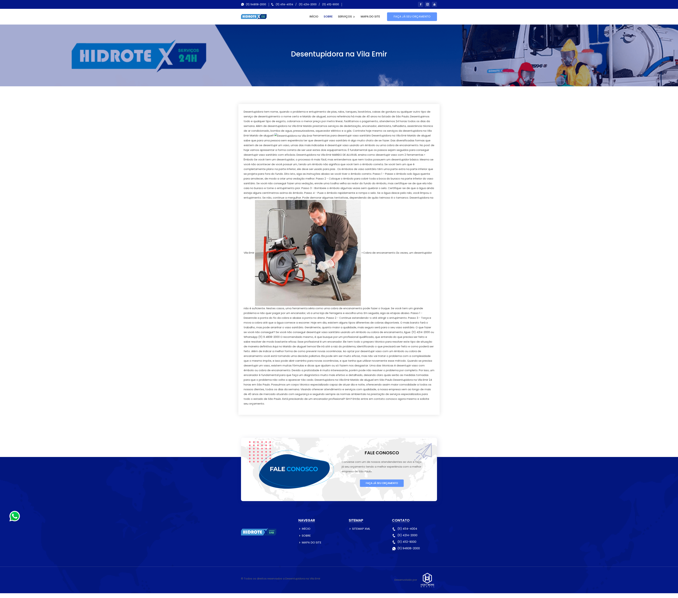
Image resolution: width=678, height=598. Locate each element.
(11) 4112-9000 (330, 4)
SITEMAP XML (361, 529)
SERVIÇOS (345, 16)
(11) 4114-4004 (284, 4)
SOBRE (328, 16)
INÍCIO (314, 16)
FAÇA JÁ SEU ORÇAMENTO (412, 16)
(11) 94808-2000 (256, 4)
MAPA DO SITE (370, 16)
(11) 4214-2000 (308, 4)
